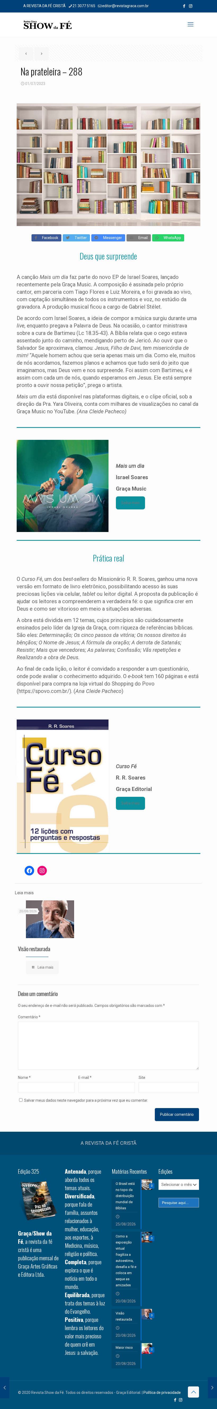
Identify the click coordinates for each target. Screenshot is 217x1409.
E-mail (85, 1077)
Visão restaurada (34, 948)
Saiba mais (130, 503)
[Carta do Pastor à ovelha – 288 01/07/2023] (4, 1387)
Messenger (111, 238)
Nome (24, 1077)
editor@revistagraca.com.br (125, 6)
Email (142, 238)
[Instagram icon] (191, 6)
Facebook (49, 238)
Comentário (29, 1017)
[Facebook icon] (184, 6)
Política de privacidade (162, 1392)
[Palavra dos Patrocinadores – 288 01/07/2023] (212, 1387)
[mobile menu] (190, 24)
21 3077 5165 (84, 6)
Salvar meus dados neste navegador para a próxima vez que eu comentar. (86, 1100)
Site (142, 1077)
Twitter (79, 238)
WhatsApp (171, 238)
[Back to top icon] (193, 1392)
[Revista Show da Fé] (47, 24)
